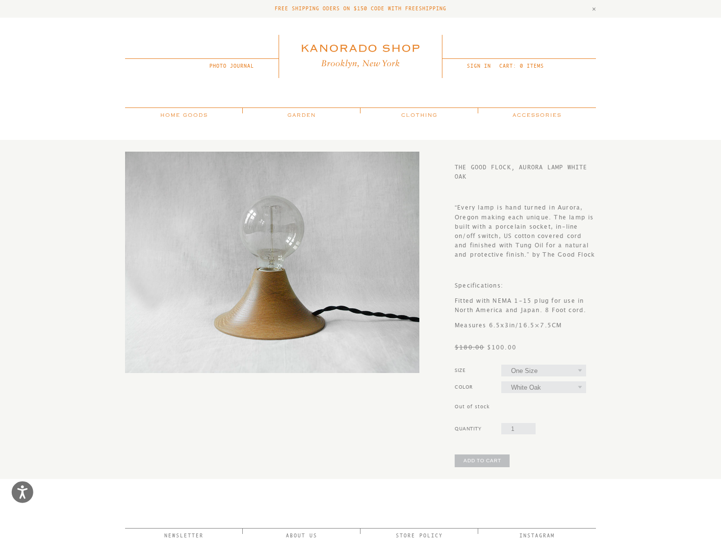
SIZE (460, 370)
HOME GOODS (184, 115)
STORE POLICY (419, 535)
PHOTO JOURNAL (231, 66)
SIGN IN (479, 66)
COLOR (464, 387)
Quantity (468, 428)
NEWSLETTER (184, 535)
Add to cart (482, 460)
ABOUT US (301, 535)
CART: (521, 66)
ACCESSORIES (537, 115)
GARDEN (301, 115)
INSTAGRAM (537, 535)
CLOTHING (419, 115)
